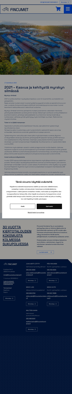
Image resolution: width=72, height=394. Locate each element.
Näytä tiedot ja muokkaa (36, 212)
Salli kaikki (49, 206)
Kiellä (22, 206)
